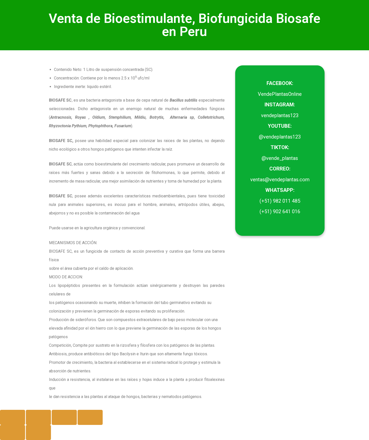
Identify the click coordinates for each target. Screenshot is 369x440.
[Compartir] (64, 417)
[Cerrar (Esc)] (90, 417)
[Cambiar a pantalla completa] (38, 417)
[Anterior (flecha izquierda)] (12, 432)
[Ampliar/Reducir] (12, 417)
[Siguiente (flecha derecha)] (38, 432)
